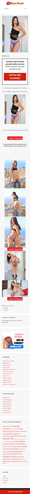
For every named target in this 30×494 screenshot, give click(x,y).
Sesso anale (6, 367)
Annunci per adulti (9, 305)
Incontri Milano (7, 406)
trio (19, 461)
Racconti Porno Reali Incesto (12, 454)
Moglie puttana (7, 380)
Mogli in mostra (7, 378)
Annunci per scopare (8, 361)
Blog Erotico (6, 363)
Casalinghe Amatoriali (9, 369)
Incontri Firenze (7, 404)
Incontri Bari (6, 397)
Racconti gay (6, 451)
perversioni (14, 449)
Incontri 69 (6, 376)
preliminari (22, 449)
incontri (24, 436)
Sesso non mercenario (9, 384)
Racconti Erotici (7, 365)
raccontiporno (17, 451)
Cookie (5, 482)
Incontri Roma (6, 410)
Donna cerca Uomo (8, 371)
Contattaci (6, 480)
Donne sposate (7, 373)
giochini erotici (16, 436)
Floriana (6, 310)
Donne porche (17, 431)
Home (4, 476)
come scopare (13, 428)
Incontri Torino (7, 412)
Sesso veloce (21, 459)
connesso (11, 320)
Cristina (6, 308)
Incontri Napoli (7, 408)
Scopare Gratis (7, 382)
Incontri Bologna (7, 400)
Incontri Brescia (7, 402)
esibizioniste (7, 436)
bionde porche (7, 426)
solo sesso (7, 461)
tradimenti (14, 461)
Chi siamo (5, 478)
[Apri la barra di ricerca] (25, 9)
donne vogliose (13, 434)
